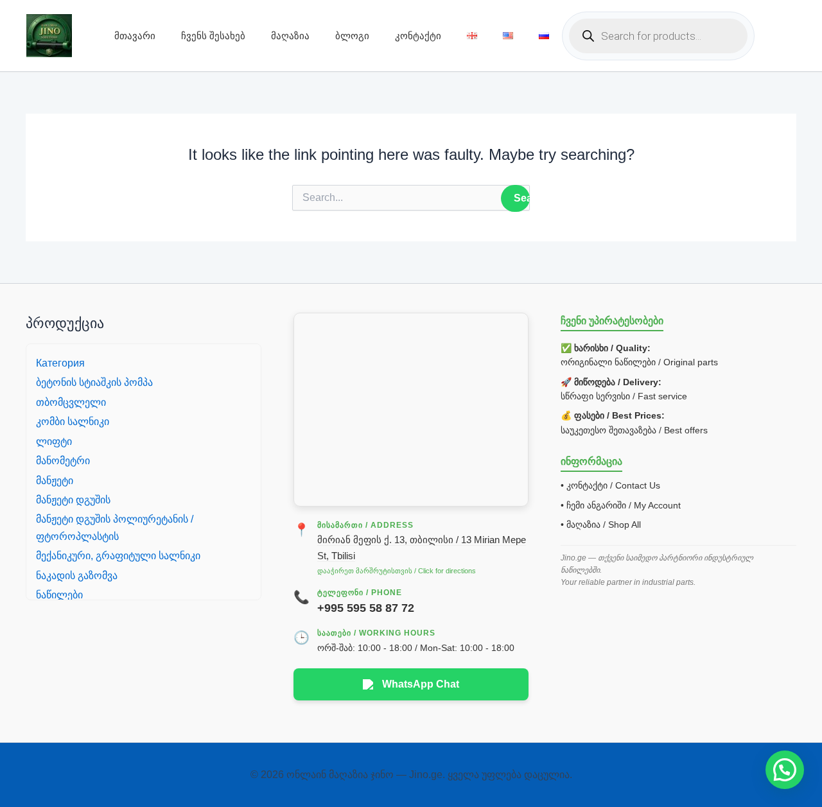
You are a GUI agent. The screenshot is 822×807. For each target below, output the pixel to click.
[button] (784, 770)
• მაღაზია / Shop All (601, 524)
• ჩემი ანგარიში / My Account (621, 505)
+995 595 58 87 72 (365, 608)
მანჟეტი (54, 480)
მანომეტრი (63, 460)
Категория (60, 363)
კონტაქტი (418, 35)
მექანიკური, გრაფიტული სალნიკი (118, 555)
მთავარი (134, 35)
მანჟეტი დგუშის (73, 499)
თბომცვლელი (71, 402)
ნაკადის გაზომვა (77, 575)
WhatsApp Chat (420, 684)
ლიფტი (54, 441)
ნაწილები (59, 594)
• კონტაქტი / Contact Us (610, 485)
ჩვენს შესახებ (213, 35)
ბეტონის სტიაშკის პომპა (94, 382)
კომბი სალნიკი (72, 421)
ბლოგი (352, 35)
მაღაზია (290, 35)
